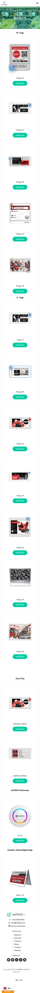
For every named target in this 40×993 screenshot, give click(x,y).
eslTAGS (20, 969)
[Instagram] (20, 960)
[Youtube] (12, 960)
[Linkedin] (24, 960)
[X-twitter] (16, 960)
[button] (37, 3)
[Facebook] (8, 960)
